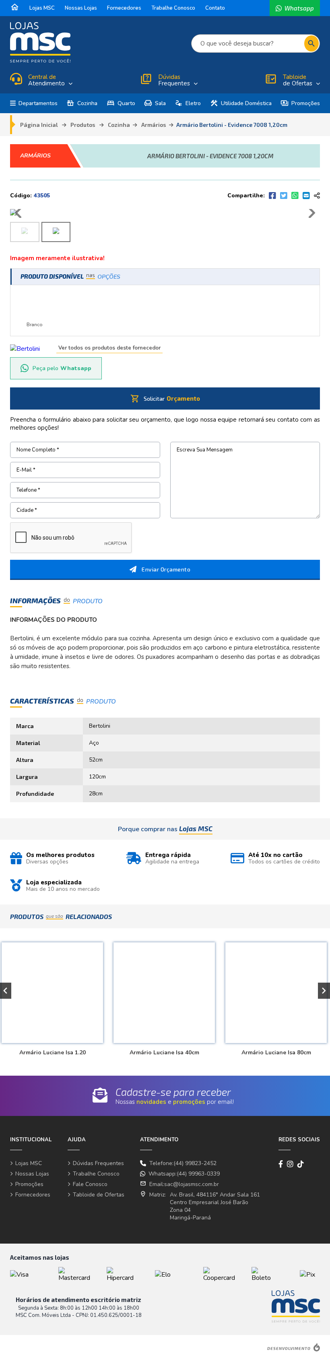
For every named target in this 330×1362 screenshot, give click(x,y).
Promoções (300, 103)
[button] (324, 991)
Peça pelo (62, 368)
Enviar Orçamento (166, 569)
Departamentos (38, 103)
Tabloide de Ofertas (98, 1194)
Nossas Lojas (81, 8)
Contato (215, 8)
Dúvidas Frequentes (98, 1163)
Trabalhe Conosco (173, 8)
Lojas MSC (42, 8)
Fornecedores (124, 8)
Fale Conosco (90, 1184)
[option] (163, 995)
